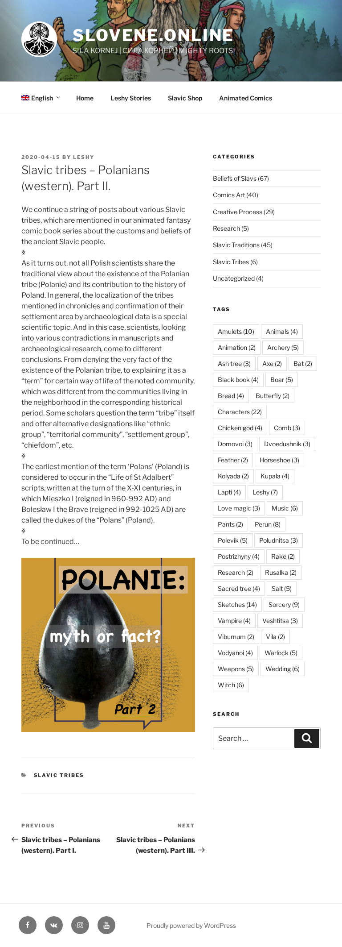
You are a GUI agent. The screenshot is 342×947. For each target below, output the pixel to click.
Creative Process (237, 212)
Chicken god (240, 428)
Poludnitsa (278, 540)
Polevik (233, 540)
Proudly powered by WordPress (191, 925)
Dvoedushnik (287, 444)
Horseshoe (279, 460)
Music (285, 508)
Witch (231, 685)
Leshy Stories (130, 98)
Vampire (234, 620)
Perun (268, 524)
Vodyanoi (235, 652)
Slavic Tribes (59, 775)
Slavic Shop (185, 98)
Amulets (236, 331)
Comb (287, 428)
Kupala (275, 476)
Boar (281, 379)
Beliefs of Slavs (234, 178)
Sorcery (284, 604)
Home (85, 98)
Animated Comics (245, 98)
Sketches (237, 604)
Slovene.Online (153, 35)
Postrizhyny (239, 556)
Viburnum (236, 636)
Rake (283, 556)
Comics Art (229, 195)
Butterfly (272, 395)
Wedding (282, 669)
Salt (282, 588)
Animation (237, 347)
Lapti (229, 492)
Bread (231, 395)
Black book (238, 379)
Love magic (239, 508)
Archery (283, 347)
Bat (302, 363)
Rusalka (281, 572)
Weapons (236, 669)
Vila (275, 636)
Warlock (281, 652)
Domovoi (235, 444)
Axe (272, 363)
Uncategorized (234, 278)
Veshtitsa (280, 620)
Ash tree (234, 363)
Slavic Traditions (236, 245)
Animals (282, 331)
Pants (230, 524)
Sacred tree (239, 588)
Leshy (83, 157)
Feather (233, 460)
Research (226, 228)
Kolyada (233, 476)
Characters (240, 411)
